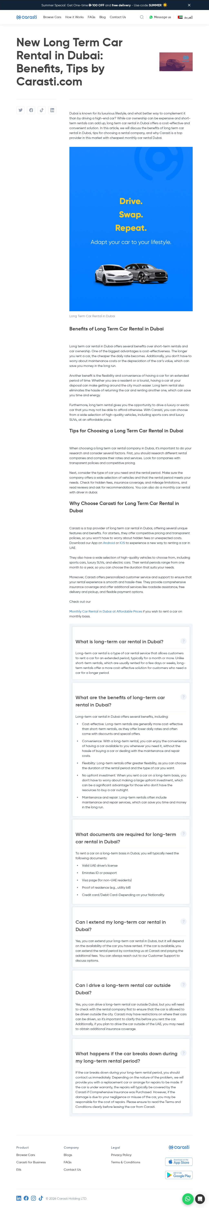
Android (109, 543)
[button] (200, 1199)
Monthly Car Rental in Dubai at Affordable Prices (105, 611)
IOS (122, 543)
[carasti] (179, 1149)
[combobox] (179, 17)
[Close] (189, 5)
